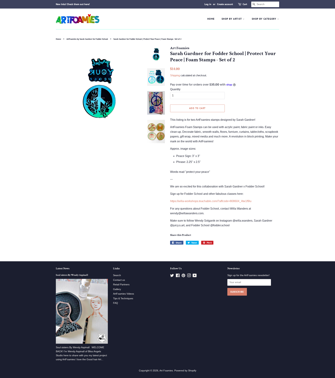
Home (211, 18)
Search (117, 275)
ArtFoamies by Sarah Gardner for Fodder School (87, 39)
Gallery (117, 289)
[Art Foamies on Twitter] (172, 276)
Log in (207, 4)
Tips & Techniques (123, 298)
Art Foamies (166, 370)
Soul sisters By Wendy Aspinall (72, 275)
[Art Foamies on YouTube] (195, 276)
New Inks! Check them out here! (73, 4)
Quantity (175, 89)
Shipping (175, 75)
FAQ (115, 303)
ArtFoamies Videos (123, 293)
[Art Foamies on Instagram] (189, 276)
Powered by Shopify (185, 370)
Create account (225, 4)
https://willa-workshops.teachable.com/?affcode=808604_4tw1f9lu (210, 201)
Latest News (62, 268)
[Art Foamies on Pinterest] (183, 276)
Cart (245, 4)
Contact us (119, 280)
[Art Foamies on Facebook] (178, 276)
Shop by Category (264, 18)
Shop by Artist (232, 18)
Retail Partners (121, 284)
